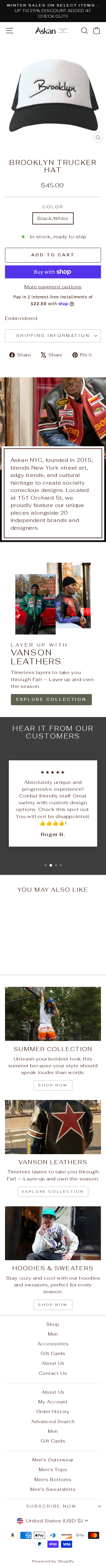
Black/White (52, 218)
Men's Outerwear (53, 1460)
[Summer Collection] (53, 1014)
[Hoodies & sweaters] (53, 1233)
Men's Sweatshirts (52, 1489)
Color (53, 206)
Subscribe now (51, 1506)
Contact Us (53, 1373)
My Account (52, 1402)
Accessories (53, 1344)
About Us (53, 1363)
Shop (53, 1324)
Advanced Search (52, 1421)
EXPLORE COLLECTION (51, 699)
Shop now (53, 1085)
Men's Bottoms (53, 1479)
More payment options (53, 286)
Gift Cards (53, 1353)
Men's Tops (53, 1469)
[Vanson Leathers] (53, 1127)
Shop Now (53, 1304)
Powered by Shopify (53, 1561)
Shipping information (53, 335)
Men (53, 1334)
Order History (53, 1411)
